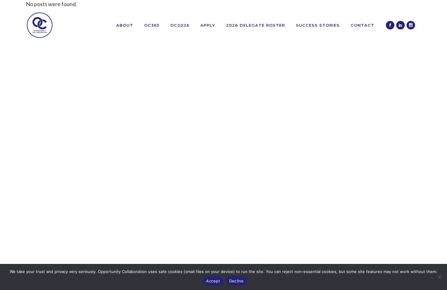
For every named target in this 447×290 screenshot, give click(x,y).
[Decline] (439, 277)
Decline (236, 280)
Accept (213, 280)
